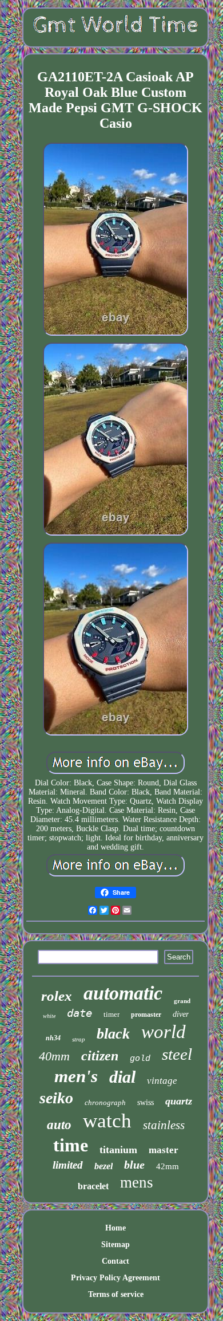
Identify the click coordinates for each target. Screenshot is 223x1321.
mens (136, 1182)
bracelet (93, 1186)
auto (59, 1125)
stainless (164, 1125)
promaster (146, 1015)
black (113, 1033)
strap (78, 1039)
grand (182, 1000)
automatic (122, 993)
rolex (56, 996)
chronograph (105, 1102)
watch (107, 1121)
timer (111, 1014)
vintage (162, 1080)
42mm (167, 1166)
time (70, 1145)
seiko (56, 1098)
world (163, 1031)
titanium (118, 1149)
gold (140, 1059)
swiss (145, 1102)
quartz (178, 1101)
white (49, 1016)
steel (177, 1054)
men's (76, 1076)
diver (181, 1014)
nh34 (53, 1038)
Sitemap (115, 1244)
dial (122, 1076)
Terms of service (116, 1294)
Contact (115, 1261)
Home (115, 1228)
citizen (99, 1055)
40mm (54, 1056)
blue (134, 1164)
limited (68, 1165)
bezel (103, 1166)
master (163, 1150)
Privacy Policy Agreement (115, 1277)
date (79, 1013)
